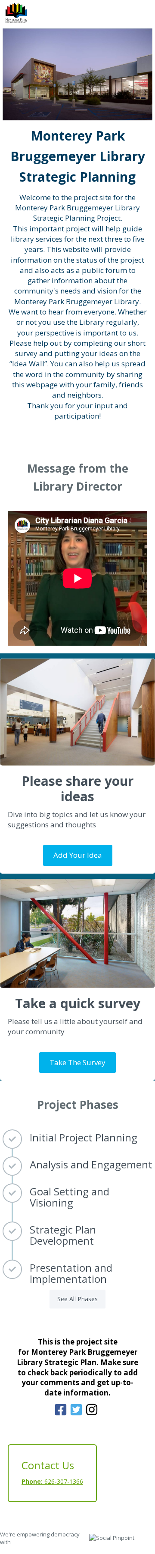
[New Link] (62, 1416)
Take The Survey (77, 1062)
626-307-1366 (52, 1481)
